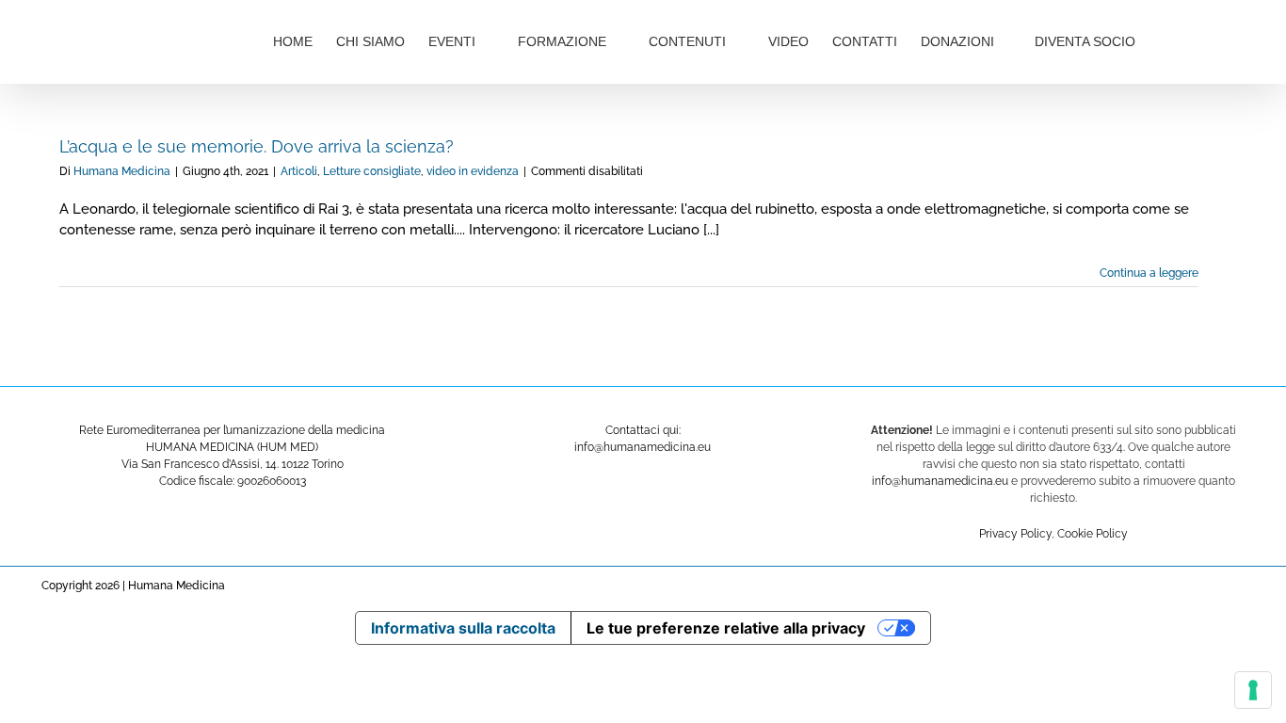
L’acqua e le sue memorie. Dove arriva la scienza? (256, 146)
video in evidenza (472, 171)
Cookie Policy (1092, 533)
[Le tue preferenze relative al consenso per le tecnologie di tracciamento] (1253, 690)
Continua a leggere (1149, 273)
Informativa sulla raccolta (463, 628)
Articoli (299, 171)
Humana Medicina (121, 171)
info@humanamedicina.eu (940, 481)
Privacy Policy (1015, 533)
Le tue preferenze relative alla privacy (726, 628)
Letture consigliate (372, 171)
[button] (1198, 39)
